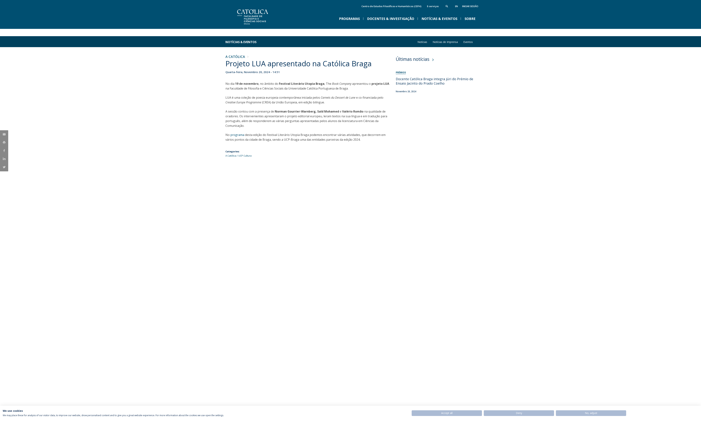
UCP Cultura (245, 155)
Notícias (422, 42)
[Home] (261, 25)
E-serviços (433, 6)
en (456, 6)
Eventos (468, 42)
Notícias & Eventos (240, 42)
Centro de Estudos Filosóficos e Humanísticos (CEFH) (391, 6)
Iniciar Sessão (470, 6)
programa (237, 135)
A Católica (235, 56)
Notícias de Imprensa (445, 42)
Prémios (401, 72)
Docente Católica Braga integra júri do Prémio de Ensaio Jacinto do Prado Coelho (434, 81)
